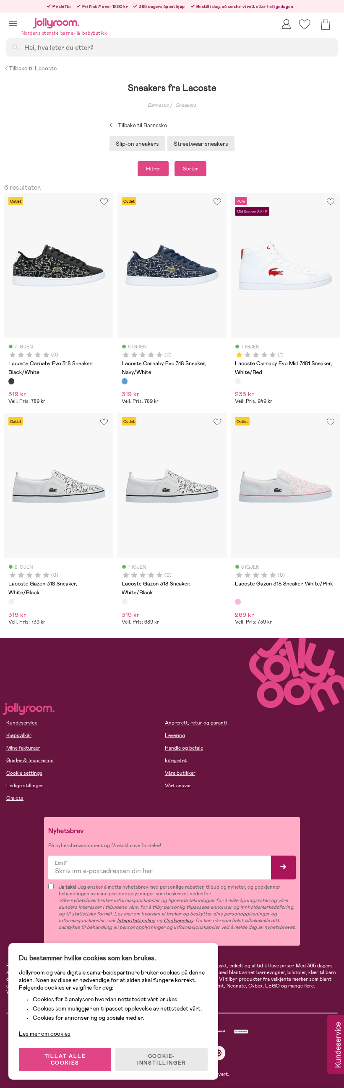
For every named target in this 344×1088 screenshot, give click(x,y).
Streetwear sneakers (201, 143)
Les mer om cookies (44, 1033)
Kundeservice (21, 722)
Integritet (176, 760)
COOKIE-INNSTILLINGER (161, 1059)
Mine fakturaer (23, 748)
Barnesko (158, 105)
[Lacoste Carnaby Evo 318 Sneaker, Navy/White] (125, 381)
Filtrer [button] (153, 168)
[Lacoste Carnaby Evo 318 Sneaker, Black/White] (11, 381)
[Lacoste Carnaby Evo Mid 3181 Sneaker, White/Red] (238, 381)
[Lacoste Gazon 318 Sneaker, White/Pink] (238, 602)
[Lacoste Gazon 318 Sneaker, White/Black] (11, 602)
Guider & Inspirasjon (30, 760)
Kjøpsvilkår (18, 735)
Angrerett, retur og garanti (196, 722)
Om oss (14, 798)
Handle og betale (184, 748)
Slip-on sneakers (137, 143)
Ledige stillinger (24, 785)
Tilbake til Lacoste (33, 68)
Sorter (190, 168)
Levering (175, 735)
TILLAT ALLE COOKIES (65, 1059)
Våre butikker (180, 773)
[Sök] (15, 47)
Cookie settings (24, 773)
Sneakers (185, 105)
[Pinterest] (218, 1053)
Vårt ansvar (178, 785)
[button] (13, 23)
